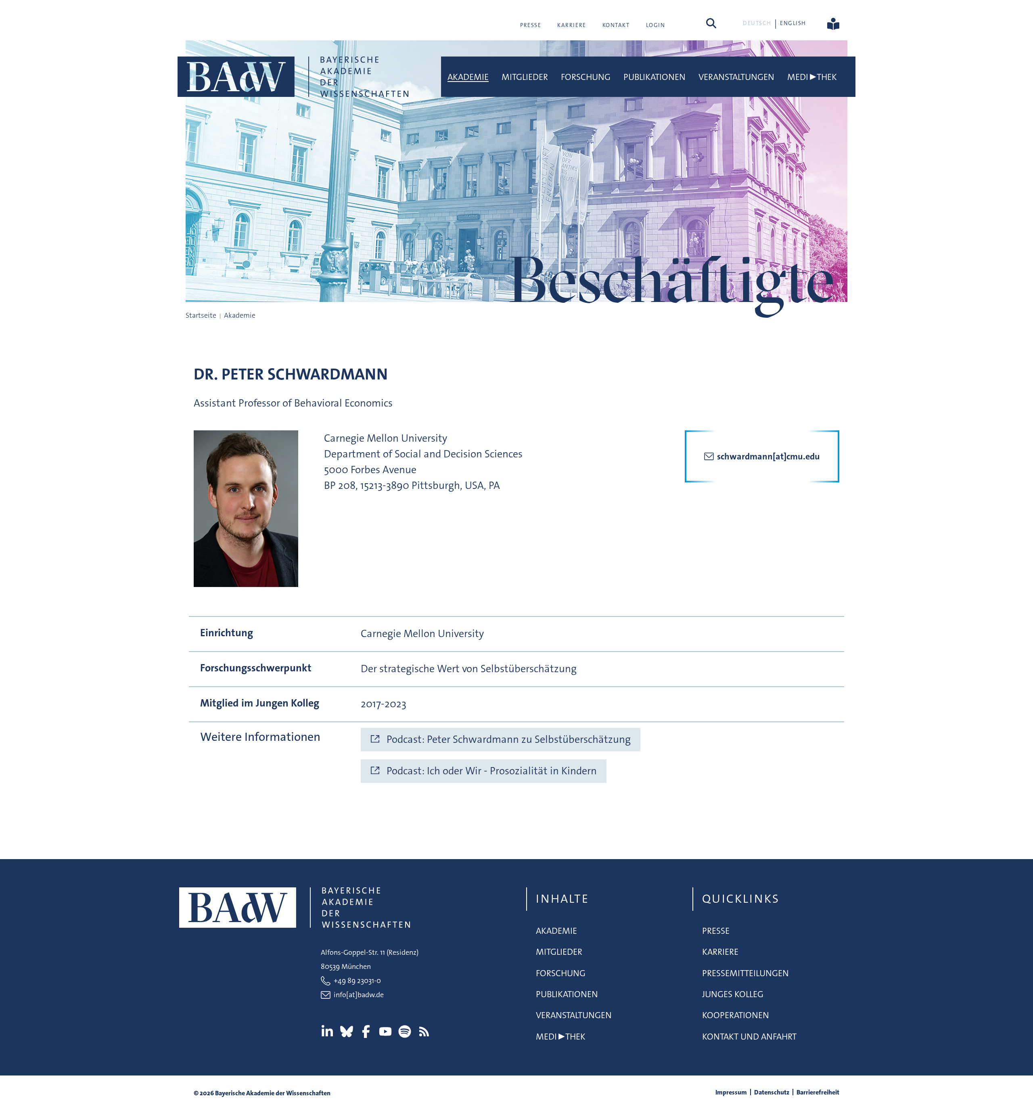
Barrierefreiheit (818, 1092)
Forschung (586, 77)
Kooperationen (735, 1015)
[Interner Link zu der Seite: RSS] (424, 1031)
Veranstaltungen (736, 77)
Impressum (731, 1092)
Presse (530, 25)
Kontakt (616, 25)
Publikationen (654, 77)
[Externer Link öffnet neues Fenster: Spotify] (404, 1031)
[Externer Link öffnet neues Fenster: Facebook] (366, 1031)
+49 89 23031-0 (357, 980)
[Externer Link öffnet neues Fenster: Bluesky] (346, 1031)
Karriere (571, 25)
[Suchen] (711, 23)
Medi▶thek (812, 77)
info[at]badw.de (359, 995)
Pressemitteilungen (745, 973)
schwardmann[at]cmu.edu (768, 456)
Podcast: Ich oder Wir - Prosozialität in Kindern (492, 771)
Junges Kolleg (732, 994)
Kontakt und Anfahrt (749, 1036)
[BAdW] (293, 77)
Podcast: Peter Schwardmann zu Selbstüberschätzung (509, 739)
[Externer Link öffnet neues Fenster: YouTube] (385, 1031)
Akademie (468, 77)
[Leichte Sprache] (833, 23)
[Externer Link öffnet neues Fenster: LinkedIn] (327, 1031)
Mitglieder (525, 77)
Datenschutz (771, 1092)
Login (655, 25)
